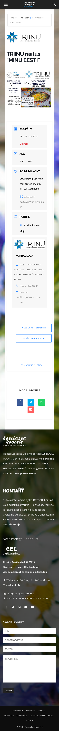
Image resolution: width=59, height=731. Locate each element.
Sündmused (17, 710)
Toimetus (30, 710)
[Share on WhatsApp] (41, 402)
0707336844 (31, 285)
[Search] (54, 4)
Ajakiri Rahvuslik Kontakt (41, 715)
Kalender (25, 17)
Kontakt (41, 710)
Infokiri (29, 720)
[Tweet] (31, 402)
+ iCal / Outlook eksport (34, 338)
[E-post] (31, 409)
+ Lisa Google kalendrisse (34, 327)
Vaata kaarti (11, 585)
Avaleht (14, 17)
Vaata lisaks (11, 524)
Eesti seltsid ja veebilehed (15, 715)
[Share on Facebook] (20, 402)
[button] (5, 4)
